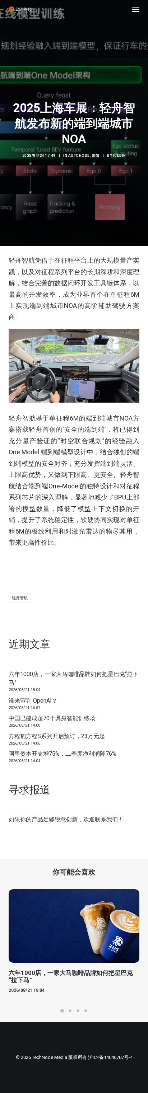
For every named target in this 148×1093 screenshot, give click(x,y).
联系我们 (106, 819)
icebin (119, 156)
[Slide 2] (70, 1011)
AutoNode (79, 156)
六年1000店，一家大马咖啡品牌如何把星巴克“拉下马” (73, 678)
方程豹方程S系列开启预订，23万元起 (57, 736)
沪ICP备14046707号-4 (110, 1057)
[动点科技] (20, 9)
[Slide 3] (78, 1011)
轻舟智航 (20, 598)
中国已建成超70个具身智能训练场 (52, 718)
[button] (136, 9)
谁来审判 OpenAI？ (33, 700)
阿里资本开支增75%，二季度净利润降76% (62, 753)
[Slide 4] (86, 1011)
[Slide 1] (62, 1011)
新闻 (96, 156)
